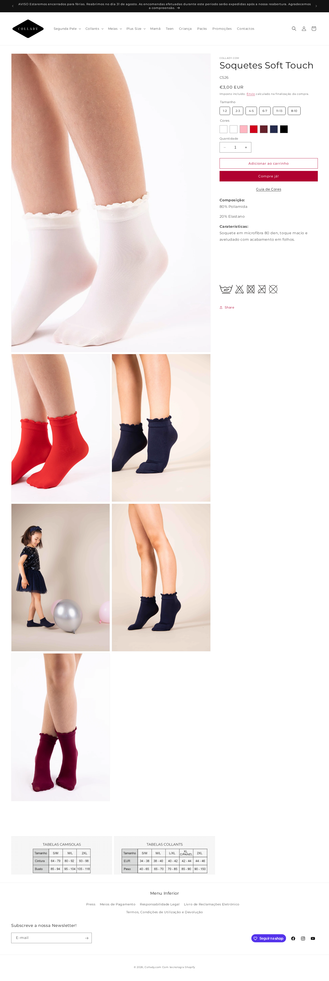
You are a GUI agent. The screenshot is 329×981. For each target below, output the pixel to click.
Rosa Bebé (244, 129)
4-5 (251, 109)
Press (90, 904)
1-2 (225, 109)
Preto (284, 129)
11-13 (279, 109)
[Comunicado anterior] (13, 6)
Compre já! (268, 176)
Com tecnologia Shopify (178, 967)
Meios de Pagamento (118, 904)
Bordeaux (264, 129)
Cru (233, 129)
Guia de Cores (268, 189)
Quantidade (229, 138)
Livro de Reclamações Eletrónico (211, 904)
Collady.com (153, 967)
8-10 (294, 109)
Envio (251, 94)
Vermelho (254, 129)
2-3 (237, 109)
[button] (67, 28)
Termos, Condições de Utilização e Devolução (164, 912)
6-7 (264, 109)
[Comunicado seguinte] (316, 6)
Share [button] (229, 307)
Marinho (274, 129)
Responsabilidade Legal (159, 904)
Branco (223, 129)
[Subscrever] (87, 938)
